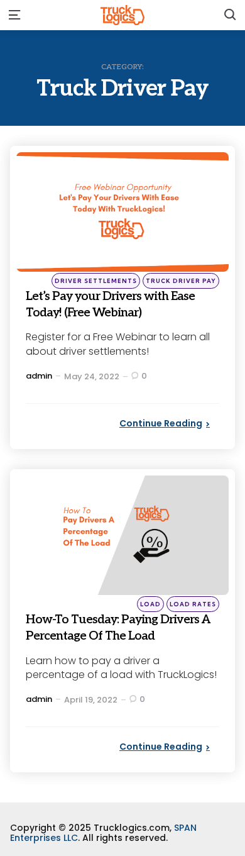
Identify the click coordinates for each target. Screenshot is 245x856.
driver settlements (96, 280)
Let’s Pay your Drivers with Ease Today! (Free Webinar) (118, 303)
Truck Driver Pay (181, 280)
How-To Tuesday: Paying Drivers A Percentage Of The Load (121, 635)
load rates (193, 604)
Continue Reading (160, 423)
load (150, 604)
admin (39, 376)
